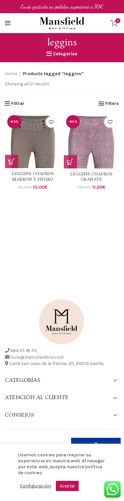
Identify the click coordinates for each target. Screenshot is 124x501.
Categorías (65, 54)
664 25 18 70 (24, 350)
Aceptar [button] (67, 485)
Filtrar (17, 103)
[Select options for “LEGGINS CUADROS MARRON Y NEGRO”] (11, 161)
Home (11, 73)
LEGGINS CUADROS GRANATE (91, 177)
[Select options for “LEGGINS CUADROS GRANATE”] (70, 161)
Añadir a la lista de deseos (51, 122)
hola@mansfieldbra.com (37, 357)
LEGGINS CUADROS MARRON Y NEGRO (33, 176)
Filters (112, 103)
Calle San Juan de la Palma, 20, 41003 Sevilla (56, 363)
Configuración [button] (35, 486)
